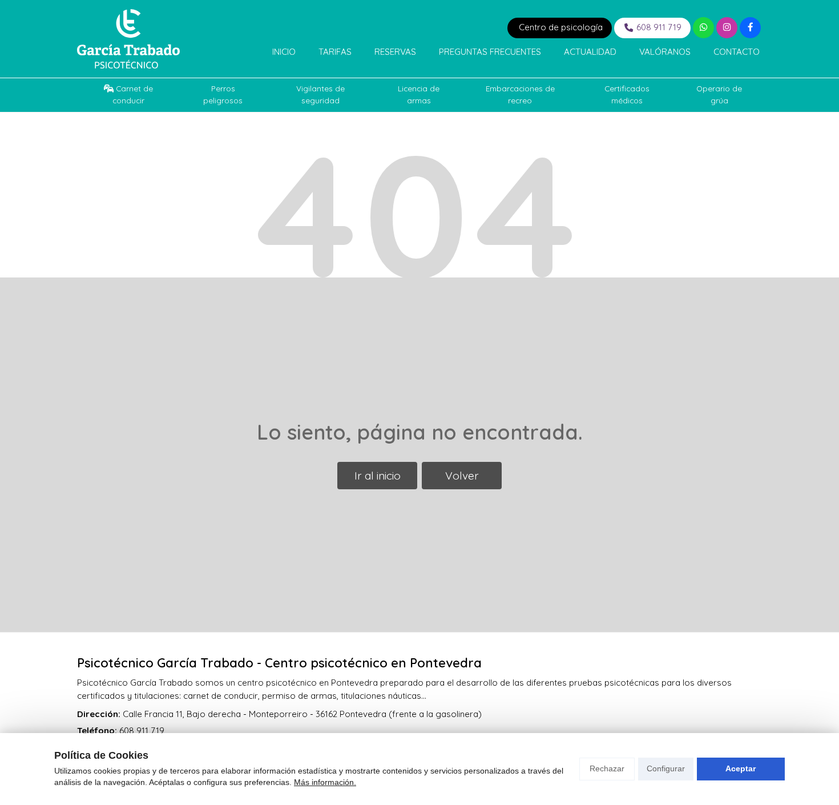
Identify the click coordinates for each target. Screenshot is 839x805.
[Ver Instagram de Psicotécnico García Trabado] (726, 27)
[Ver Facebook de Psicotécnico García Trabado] (750, 27)
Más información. (325, 782)
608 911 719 (141, 730)
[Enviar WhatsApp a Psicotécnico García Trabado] (703, 27)
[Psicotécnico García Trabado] (128, 39)
